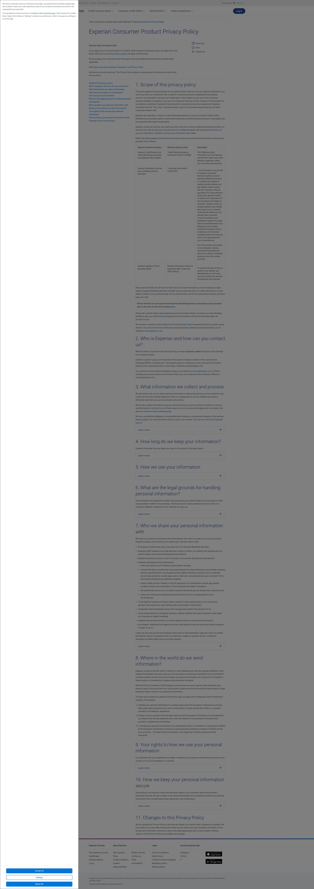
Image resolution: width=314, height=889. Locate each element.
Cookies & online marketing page (43, 13)
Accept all (39, 871)
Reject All (39, 884)
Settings (39, 877)
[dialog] (39, 444)
